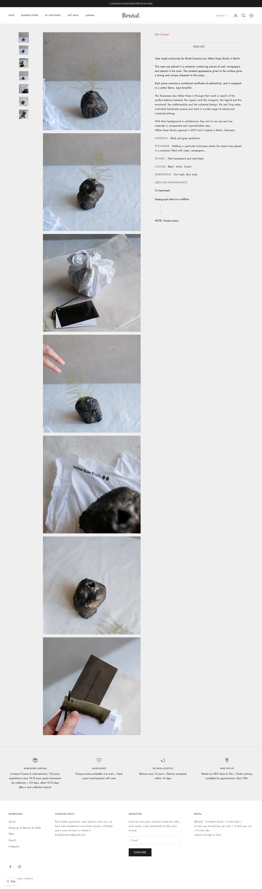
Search (12, 840)
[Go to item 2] (24, 50)
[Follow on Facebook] (10, 866)
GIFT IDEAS (73, 15)
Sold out (199, 46)
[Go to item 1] (24, 37)
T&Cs (11, 834)
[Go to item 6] (24, 101)
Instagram (14, 846)
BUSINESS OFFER (29, 15)
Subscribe (140, 852)
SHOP (11, 15)
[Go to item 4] (24, 76)
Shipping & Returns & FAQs (25, 828)
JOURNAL (90, 15)
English (220, 15)
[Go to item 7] (24, 114)
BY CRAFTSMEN (53, 15)
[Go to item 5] (24, 89)
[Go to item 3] (24, 63)
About (12, 822)
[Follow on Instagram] (19, 866)
